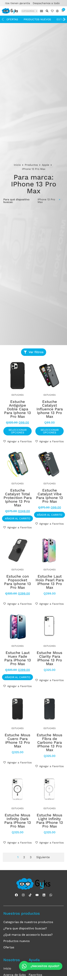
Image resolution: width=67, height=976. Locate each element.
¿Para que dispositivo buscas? (25, 928)
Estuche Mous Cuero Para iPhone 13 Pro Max (17, 740)
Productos (31, 164)
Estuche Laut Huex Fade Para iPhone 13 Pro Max (17, 658)
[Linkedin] (43, 894)
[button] (41, 10)
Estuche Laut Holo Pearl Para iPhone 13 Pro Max (50, 582)
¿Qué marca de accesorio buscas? (28, 934)
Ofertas (12, 19)
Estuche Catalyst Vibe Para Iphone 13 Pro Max (49, 496)
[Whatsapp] (50, 894)
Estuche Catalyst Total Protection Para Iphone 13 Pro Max (18, 497)
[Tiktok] (30, 894)
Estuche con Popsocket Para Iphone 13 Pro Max (17, 582)
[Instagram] (23, 894)
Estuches (18, 395)
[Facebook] (16, 894)
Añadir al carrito (17, 518)
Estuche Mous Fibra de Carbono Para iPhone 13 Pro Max (49, 742)
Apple (45, 164)
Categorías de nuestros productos (28, 922)
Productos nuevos (37, 19)
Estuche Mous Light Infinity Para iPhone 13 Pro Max (49, 820)
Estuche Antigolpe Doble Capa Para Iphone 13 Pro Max (17, 409)
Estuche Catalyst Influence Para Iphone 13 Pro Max (49, 409)
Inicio (17, 164)
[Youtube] (37, 894)
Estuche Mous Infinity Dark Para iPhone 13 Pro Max (17, 820)
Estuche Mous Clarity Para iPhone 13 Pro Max (49, 658)
